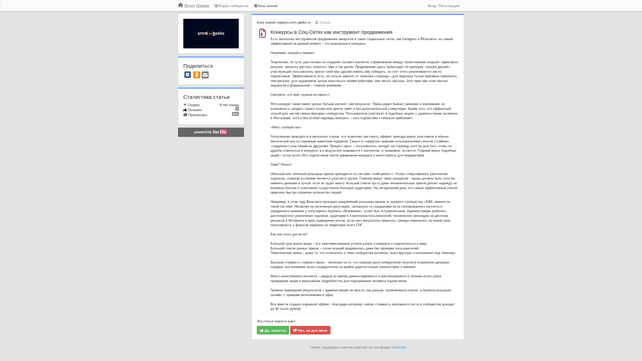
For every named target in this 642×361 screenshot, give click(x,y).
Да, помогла (275, 330)
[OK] (196, 74)
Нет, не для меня (312, 330)
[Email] (205, 75)
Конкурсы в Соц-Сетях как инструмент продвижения (331, 31)
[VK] (187, 74)
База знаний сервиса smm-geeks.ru (283, 22)
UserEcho (398, 347)
